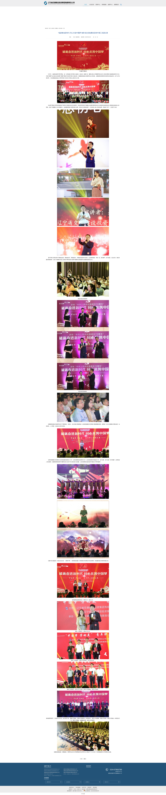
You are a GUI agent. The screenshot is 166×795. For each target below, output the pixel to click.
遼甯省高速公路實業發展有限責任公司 (52, 772)
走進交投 (91, 4)
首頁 (85, 4)
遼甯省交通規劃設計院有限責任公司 (51, 770)
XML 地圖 (83, 793)
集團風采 (116, 4)
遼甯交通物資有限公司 (48, 774)
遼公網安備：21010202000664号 (92, 790)
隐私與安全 (71, 787)
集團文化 (56, 28)
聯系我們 (89, 787)
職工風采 (60, 28)
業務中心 (98, 4)
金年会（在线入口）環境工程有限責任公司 (52, 775)
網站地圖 (95, 787)
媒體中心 (110, 4)
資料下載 (84, 787)
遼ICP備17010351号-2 (77, 790)
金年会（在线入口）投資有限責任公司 (71, 774)
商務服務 (104, 4)
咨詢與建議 (78, 787)
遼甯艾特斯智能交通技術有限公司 (70, 772)
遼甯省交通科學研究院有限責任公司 (71, 770)
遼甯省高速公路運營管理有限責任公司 (52, 769)
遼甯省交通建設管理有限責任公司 (70, 769)
